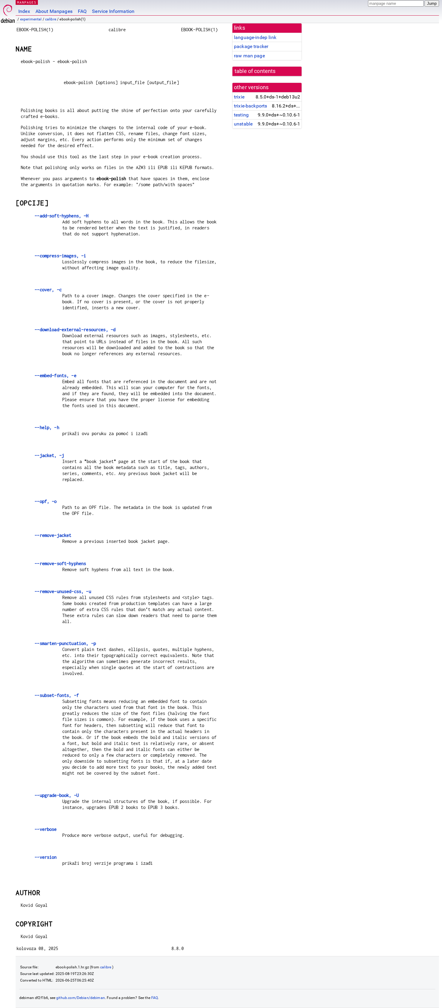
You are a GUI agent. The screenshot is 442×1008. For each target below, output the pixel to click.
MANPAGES (26, 2)
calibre (50, 19)
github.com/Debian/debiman (80, 998)
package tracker (251, 46)
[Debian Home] (7, 12)
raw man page (249, 56)
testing (241, 115)
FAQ (82, 11)
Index (24, 11)
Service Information (113, 11)
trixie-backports (250, 106)
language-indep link (255, 37)
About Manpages (53, 11)
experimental (31, 19)
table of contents (255, 71)
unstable (243, 124)
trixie (239, 97)
